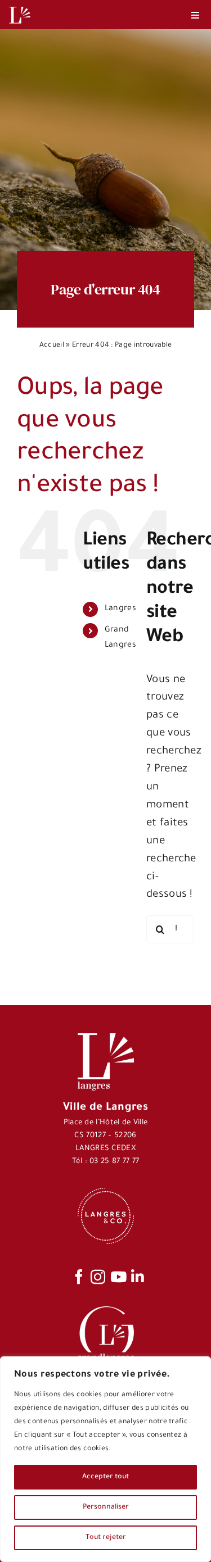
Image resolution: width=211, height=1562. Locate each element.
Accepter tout (105, 1477)
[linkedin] (137, 1276)
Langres (120, 609)
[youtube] (118, 1276)
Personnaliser (106, 1507)
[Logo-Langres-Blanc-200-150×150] (20, 7)
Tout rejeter (106, 1538)
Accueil (51, 345)
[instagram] (98, 1276)
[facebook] (78, 1276)
